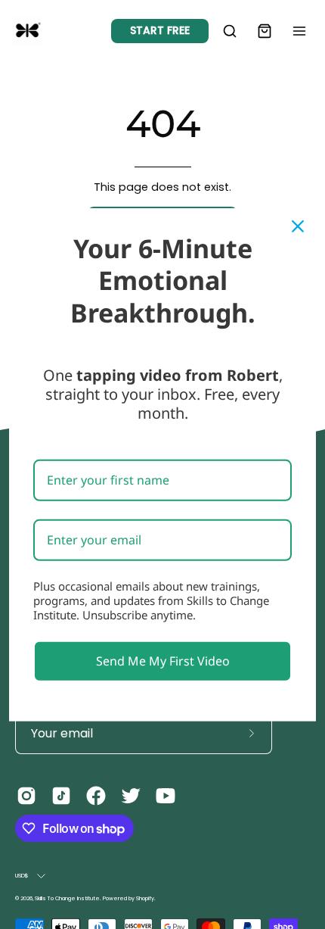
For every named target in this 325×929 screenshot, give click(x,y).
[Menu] (299, 31)
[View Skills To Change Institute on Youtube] (165, 795)
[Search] (229, 31)
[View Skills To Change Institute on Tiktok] (61, 795)
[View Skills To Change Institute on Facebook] (96, 795)
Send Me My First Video (163, 660)
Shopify (145, 898)
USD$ (22, 875)
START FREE (160, 30)
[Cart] (264, 31)
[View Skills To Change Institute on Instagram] (26, 795)
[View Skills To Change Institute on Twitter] (130, 795)
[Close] (298, 225)
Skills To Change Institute (67, 898)
